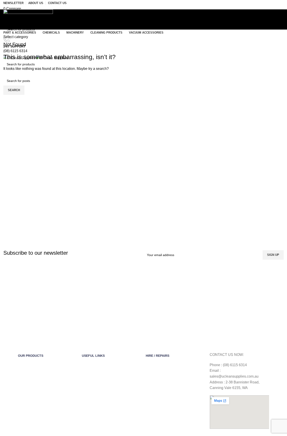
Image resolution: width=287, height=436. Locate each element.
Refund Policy (91, 386)
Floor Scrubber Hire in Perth (166, 378)
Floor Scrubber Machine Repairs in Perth (175, 386)
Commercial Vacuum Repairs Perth (171, 425)
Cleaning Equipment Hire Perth (168, 363)
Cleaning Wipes (29, 378)
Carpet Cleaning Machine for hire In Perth (175, 371)
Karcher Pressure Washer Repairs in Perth (172, 396)
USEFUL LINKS (93, 355)
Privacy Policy (91, 394)
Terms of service (93, 378)
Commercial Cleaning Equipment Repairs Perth (175, 415)
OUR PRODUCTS (30, 355)
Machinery (25, 386)
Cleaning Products (31, 417)
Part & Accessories (31, 363)
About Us (88, 363)
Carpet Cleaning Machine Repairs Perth (174, 405)
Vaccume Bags (28, 394)
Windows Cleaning (31, 409)
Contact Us (90, 371)
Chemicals (25, 371)
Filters (22, 401)
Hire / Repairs (157, 355)
